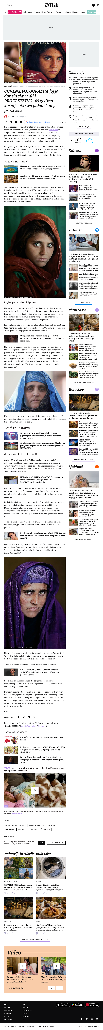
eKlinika (75, 230)
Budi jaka (7, 86)
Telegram (42, 726)
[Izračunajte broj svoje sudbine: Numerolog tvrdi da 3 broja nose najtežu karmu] (18, 908)
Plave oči (51, 825)
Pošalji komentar (56, 843)
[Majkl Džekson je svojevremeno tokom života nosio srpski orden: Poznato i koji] (73, 188)
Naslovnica (22, 829)
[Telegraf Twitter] (87, 1019)
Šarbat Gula (45, 829)
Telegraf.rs (10, 5)
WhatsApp (25, 726)
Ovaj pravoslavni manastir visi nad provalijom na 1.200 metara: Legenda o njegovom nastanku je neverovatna (83, 119)
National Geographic (36, 825)
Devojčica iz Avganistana (15, 825)
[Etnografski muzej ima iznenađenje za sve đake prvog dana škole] (73, 197)
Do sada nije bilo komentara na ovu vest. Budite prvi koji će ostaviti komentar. (19, 843)
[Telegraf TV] (97, 1019)
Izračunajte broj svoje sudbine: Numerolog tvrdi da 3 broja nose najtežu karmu (83, 100)
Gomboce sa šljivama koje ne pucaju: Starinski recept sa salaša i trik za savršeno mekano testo (83, 109)
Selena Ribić (11, 116)
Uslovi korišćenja (16, 814)
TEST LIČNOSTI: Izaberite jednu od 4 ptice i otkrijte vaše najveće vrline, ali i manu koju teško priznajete (83, 81)
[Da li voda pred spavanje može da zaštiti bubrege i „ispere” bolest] (73, 295)
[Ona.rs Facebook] (82, 1019)
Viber (34, 726)
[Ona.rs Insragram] (92, 1019)
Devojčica (53, 129)
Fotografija (9, 829)
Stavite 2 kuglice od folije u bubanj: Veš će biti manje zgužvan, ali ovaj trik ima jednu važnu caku (83, 91)
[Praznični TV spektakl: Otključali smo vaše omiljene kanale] (11, 740)
